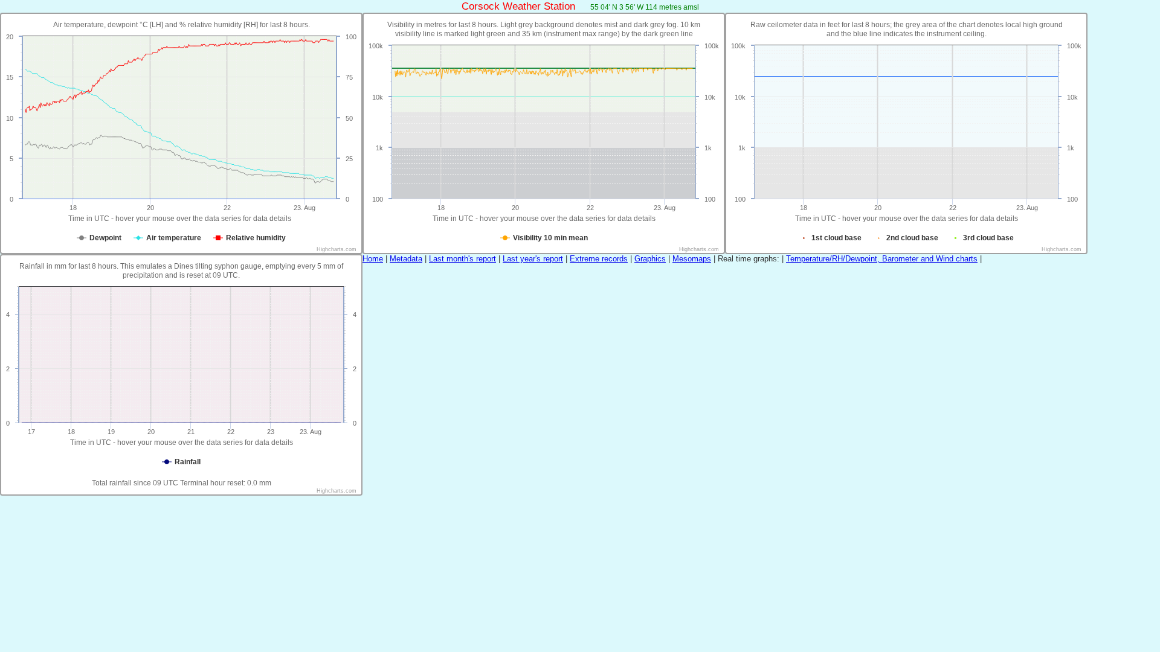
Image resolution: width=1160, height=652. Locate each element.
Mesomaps (691, 258)
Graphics (650, 258)
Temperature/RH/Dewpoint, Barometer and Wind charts (882, 258)
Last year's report (533, 258)
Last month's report (462, 258)
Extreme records (599, 258)
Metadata (406, 258)
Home (372, 258)
